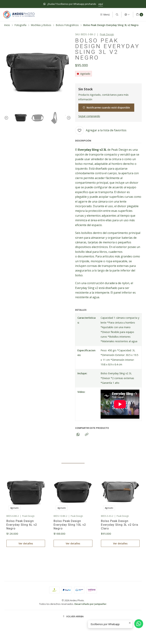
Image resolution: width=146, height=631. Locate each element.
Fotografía (20, 25)
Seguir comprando (89, 116)
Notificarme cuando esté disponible (108, 107)
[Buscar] (117, 14)
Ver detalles (26, 543)
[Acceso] (127, 14)
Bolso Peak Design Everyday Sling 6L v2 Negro (21, 524)
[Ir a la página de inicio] (19, 14)
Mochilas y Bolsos (41, 25)
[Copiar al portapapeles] (87, 434)
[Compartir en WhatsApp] (78, 434)
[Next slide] (68, 118)
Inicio (7, 25)
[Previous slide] (7, 118)
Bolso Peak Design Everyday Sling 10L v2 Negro (70, 524)
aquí (100, 4)
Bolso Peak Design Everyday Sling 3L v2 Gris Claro (119, 524)
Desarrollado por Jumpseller (90, 604)
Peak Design (107, 34)
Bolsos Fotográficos (67, 25)
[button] (50, 559)
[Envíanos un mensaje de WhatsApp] (138, 623)
